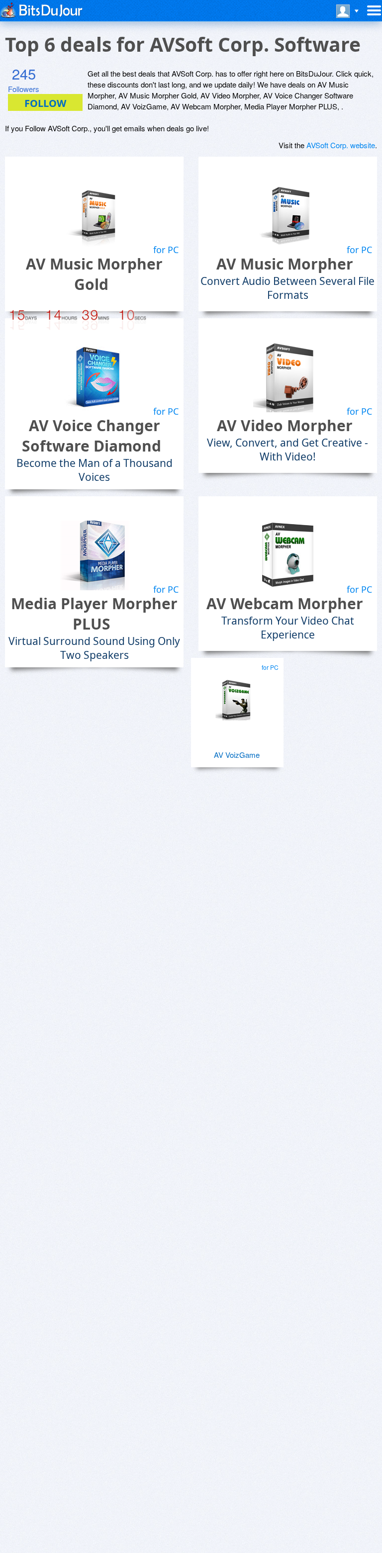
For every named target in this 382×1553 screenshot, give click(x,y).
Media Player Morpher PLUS (94, 613)
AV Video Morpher (285, 425)
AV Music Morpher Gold (94, 274)
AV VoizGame (237, 754)
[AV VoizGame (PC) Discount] (236, 696)
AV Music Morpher (284, 264)
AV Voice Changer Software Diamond (91, 435)
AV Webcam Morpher (284, 603)
